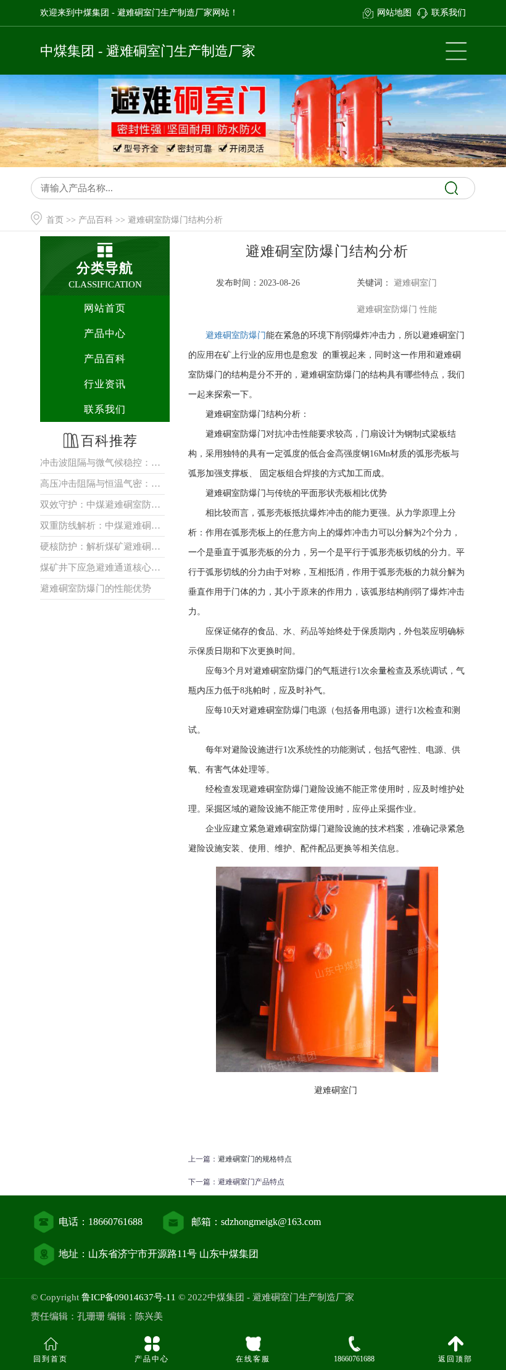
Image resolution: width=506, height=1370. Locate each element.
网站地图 (394, 12)
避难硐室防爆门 (235, 335)
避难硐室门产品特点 (251, 1182)
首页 (55, 220)
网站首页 (105, 308)
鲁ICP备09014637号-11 (128, 1297)
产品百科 (95, 220)
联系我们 (448, 12)
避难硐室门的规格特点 (255, 1159)
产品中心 (105, 333)
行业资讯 (105, 384)
